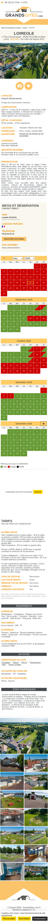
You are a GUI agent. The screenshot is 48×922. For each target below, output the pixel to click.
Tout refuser (24, 919)
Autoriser (38, 492)
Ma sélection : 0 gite (16, 2)
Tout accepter (9, 919)
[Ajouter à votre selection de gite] (28, 89)
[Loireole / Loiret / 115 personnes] (24, 78)
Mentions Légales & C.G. (24, 910)
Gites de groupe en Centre (11, 28)
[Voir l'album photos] (19, 89)
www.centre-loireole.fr (11, 248)
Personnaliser (40, 919)
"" (6, 663)
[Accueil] (24, 11)
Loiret (25, 28)
